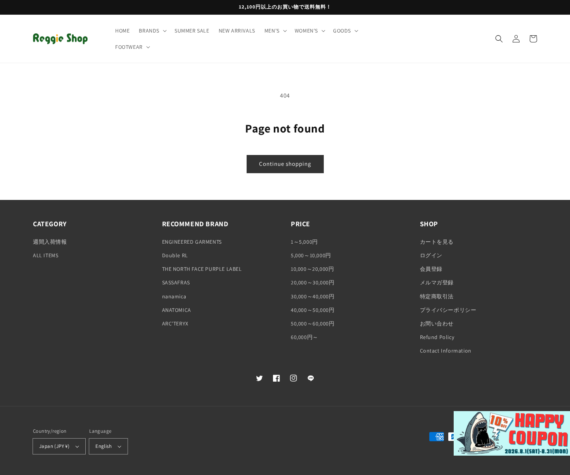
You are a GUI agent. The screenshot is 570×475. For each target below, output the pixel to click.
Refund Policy (437, 337)
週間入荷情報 (50, 241)
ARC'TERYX (175, 323)
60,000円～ (304, 337)
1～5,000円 (304, 241)
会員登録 (431, 268)
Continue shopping (285, 163)
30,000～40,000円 (312, 296)
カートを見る (437, 241)
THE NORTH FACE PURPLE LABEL (202, 268)
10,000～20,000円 (312, 268)
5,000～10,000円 (311, 255)
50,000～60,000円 (312, 323)
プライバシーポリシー (448, 309)
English (103, 446)
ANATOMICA (176, 309)
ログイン (431, 255)
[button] (152, 30)
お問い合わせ (437, 323)
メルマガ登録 (437, 282)
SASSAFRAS (176, 282)
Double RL (175, 255)
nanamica (174, 296)
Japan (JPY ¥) (54, 446)
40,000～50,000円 (312, 309)
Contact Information (446, 350)
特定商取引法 (437, 296)
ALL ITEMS (45, 255)
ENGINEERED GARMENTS (192, 241)
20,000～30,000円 (312, 282)
